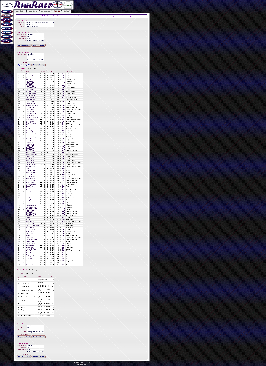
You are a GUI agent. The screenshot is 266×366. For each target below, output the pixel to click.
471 (63, 265)
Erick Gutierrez (30, 259)
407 (63, 91)
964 (63, 109)
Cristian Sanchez (31, 87)
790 (63, 182)
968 (63, 125)
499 (63, 158)
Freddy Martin (30, 144)
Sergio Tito (29, 186)
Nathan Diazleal (31, 158)
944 (63, 154)
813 (63, 263)
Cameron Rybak (31, 164)
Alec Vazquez (30, 215)
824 (63, 223)
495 (63, 168)
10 (63, 160)
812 (63, 186)
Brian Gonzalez (30, 257)
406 (63, 131)
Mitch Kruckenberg (31, 119)
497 (63, 176)
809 (63, 243)
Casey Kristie (30, 200)
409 (63, 146)
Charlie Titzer (30, 182)
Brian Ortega (30, 111)
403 (63, 143)
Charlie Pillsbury (31, 137)
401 (63, 194)
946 (63, 137)
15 (63, 121)
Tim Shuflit (29, 265)
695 (63, 76)
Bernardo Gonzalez (32, 263)
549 (63, 241)
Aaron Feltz (29, 251)
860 (63, 219)
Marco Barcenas (31, 206)
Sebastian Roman (31, 261)
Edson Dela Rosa (31, 207)
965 (63, 119)
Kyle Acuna (29, 233)
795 (63, 239)
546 (63, 148)
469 (63, 215)
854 (63, 196)
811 (63, 245)
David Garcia (30, 162)
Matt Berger (29, 235)
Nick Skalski (30, 148)
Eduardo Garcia (30, 194)
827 (63, 227)
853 (63, 135)
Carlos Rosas (30, 81)
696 (63, 152)
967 (63, 162)
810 (63, 257)
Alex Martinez (30, 156)
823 (63, 139)
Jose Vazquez (30, 74)
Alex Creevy (29, 211)
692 (63, 78)
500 (63, 202)
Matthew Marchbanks (32, 105)
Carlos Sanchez (31, 103)
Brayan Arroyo (30, 255)
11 (63, 83)
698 (63, 123)
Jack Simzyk (30, 221)
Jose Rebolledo (30, 178)
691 (63, 95)
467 (63, 198)
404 (63, 127)
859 (63, 192)
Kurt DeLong (30, 227)
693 (63, 89)
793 (63, 211)
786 (63, 150)
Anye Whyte (29, 127)
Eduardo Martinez (31, 76)
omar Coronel (30, 204)
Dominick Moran (31, 229)
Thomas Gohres (31, 190)
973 (63, 251)
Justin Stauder (30, 172)
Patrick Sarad (30, 115)
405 (63, 174)
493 (63, 115)
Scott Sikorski (30, 188)
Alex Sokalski (30, 241)
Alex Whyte (29, 143)
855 (63, 117)
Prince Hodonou (31, 141)
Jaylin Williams (30, 166)
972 (63, 237)
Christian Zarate (31, 107)
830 (63, 261)
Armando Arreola (31, 78)
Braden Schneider (31, 239)
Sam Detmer (30, 129)
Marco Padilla (30, 83)
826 (63, 247)
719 (63, 141)
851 (63, 81)
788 (63, 107)
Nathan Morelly (30, 95)
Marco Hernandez (31, 192)
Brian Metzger (30, 150)
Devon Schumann (31, 113)
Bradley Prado (30, 243)
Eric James (29, 198)
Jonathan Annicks (31, 154)
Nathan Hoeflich (31, 249)
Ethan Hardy (30, 247)
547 (63, 172)
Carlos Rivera (30, 253)
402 (63, 184)
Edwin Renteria (30, 152)
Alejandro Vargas (31, 97)
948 (63, 190)
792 (63, 180)
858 (63, 206)
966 (63, 166)
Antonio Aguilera (31, 131)
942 (63, 99)
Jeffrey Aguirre (30, 231)
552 (63, 217)
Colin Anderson (30, 170)
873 (63, 225)
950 (63, 231)
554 (63, 229)
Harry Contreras (31, 174)
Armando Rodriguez (32, 133)
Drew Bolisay (30, 209)
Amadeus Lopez (31, 93)
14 (63, 113)
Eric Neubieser (30, 125)
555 (63, 249)
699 (63, 170)
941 (63, 129)
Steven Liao (29, 237)
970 (63, 221)
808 (63, 259)
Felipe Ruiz (29, 146)
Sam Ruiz (29, 219)
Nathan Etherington (32, 117)
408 (63, 87)
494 (63, 253)
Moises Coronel (30, 202)
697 (63, 133)
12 (63, 164)
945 (63, 105)
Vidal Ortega (30, 196)
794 (63, 213)
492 (63, 101)
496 (63, 204)
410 (63, 74)
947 (63, 144)
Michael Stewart (31, 184)
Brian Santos (30, 101)
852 (63, 111)
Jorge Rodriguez (31, 123)
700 (63, 85)
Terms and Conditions (81, 364)
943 (63, 97)
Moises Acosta (30, 135)
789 (63, 235)
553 (63, 233)
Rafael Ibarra (30, 85)
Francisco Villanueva (32, 225)
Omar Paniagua (30, 180)
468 (63, 200)
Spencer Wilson (31, 213)
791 (63, 188)
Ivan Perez (29, 168)
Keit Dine (29, 80)
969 (63, 178)
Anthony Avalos (31, 176)
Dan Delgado (30, 89)
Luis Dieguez (30, 109)
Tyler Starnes (30, 121)
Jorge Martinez (30, 99)
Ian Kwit (28, 217)
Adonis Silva (30, 223)
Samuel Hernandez (32, 91)
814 (63, 255)
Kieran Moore (30, 139)
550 (63, 209)
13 (63, 103)
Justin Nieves (30, 160)
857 (63, 207)
